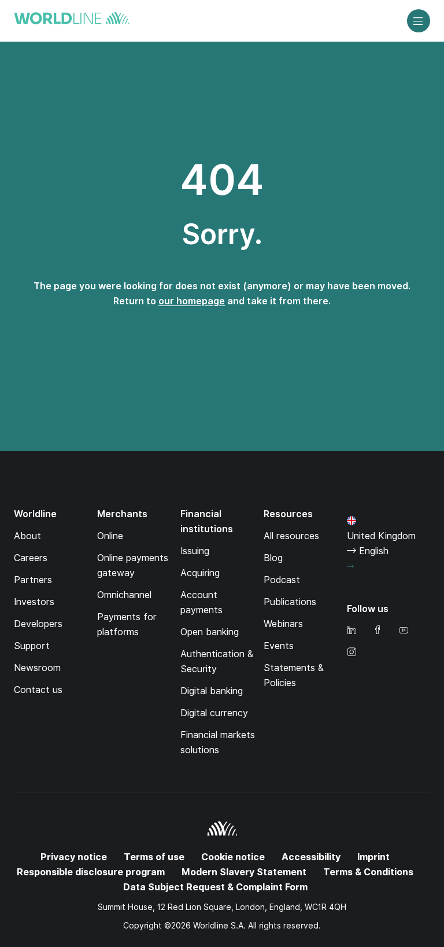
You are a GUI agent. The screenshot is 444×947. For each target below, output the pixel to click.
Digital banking (211, 691)
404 (222, 180)
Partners (33, 579)
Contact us (38, 689)
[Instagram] (351, 652)
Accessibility (311, 857)
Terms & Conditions (368, 872)
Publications (290, 601)
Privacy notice (73, 857)
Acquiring (200, 573)
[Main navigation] (418, 20)
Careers (30, 557)
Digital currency (214, 713)
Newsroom (37, 667)
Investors (34, 601)
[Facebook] (377, 630)
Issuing (194, 551)
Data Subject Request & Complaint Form (215, 887)
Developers (38, 623)
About (27, 535)
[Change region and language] (350, 567)
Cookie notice (233, 857)
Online (110, 535)
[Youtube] (403, 630)
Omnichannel (124, 594)
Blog (273, 557)
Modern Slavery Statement (244, 872)
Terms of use (154, 857)
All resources (291, 535)
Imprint (373, 857)
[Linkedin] (351, 630)
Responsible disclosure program (91, 872)
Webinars (283, 623)
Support (32, 645)
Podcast (282, 579)
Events (279, 645)
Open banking (209, 632)
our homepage (191, 301)
